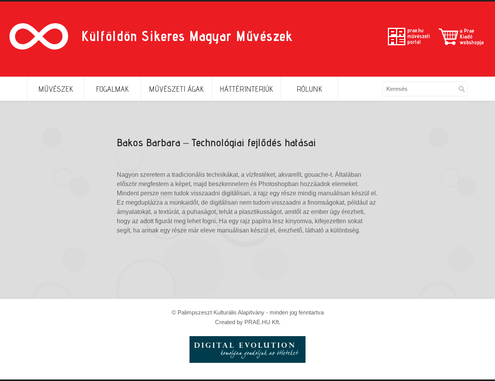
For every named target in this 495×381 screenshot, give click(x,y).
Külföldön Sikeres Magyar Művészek (187, 35)
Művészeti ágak (176, 89)
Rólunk (309, 89)
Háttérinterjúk (246, 89)
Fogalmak (112, 89)
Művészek (55, 89)
